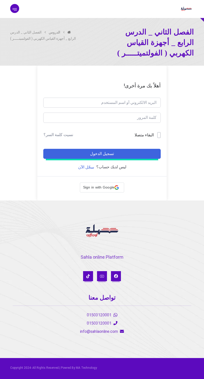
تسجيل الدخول (102, 153)
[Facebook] (116, 276)
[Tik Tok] (88, 276)
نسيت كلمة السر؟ (58, 134)
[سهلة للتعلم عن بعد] (186, 9)
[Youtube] (102, 276)
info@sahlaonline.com (99, 331)
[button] (102, 187)
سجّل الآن (86, 167)
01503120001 (99, 315)
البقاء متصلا (144, 135)
